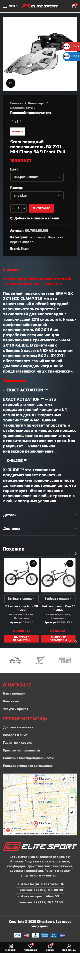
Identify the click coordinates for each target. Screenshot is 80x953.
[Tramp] (15, 660)
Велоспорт (36, 103)
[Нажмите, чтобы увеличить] (10, 83)
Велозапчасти (21, 108)
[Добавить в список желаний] (33, 563)
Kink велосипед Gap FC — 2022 (58, 608)
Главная (16, 103)
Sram (25, 248)
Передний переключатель (30, 112)
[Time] (40, 660)
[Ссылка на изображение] (40, 846)
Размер (16, 188)
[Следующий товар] (20, 121)
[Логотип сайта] (40, 6)
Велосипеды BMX (21, 614)
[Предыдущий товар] (12, 121)
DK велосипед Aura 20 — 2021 (21, 608)
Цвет (14, 169)
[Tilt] (64, 660)
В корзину (41, 208)
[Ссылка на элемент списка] (40, 693)
